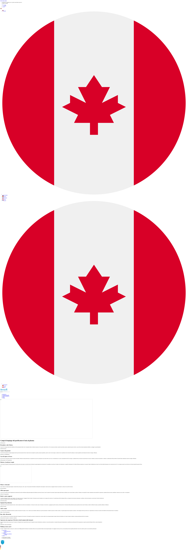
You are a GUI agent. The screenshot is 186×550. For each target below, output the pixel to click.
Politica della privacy (7, 531)
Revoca (5, 532)
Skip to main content (3, 0)
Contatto (5, 534)
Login (5, 5)
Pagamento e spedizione (8, 533)
